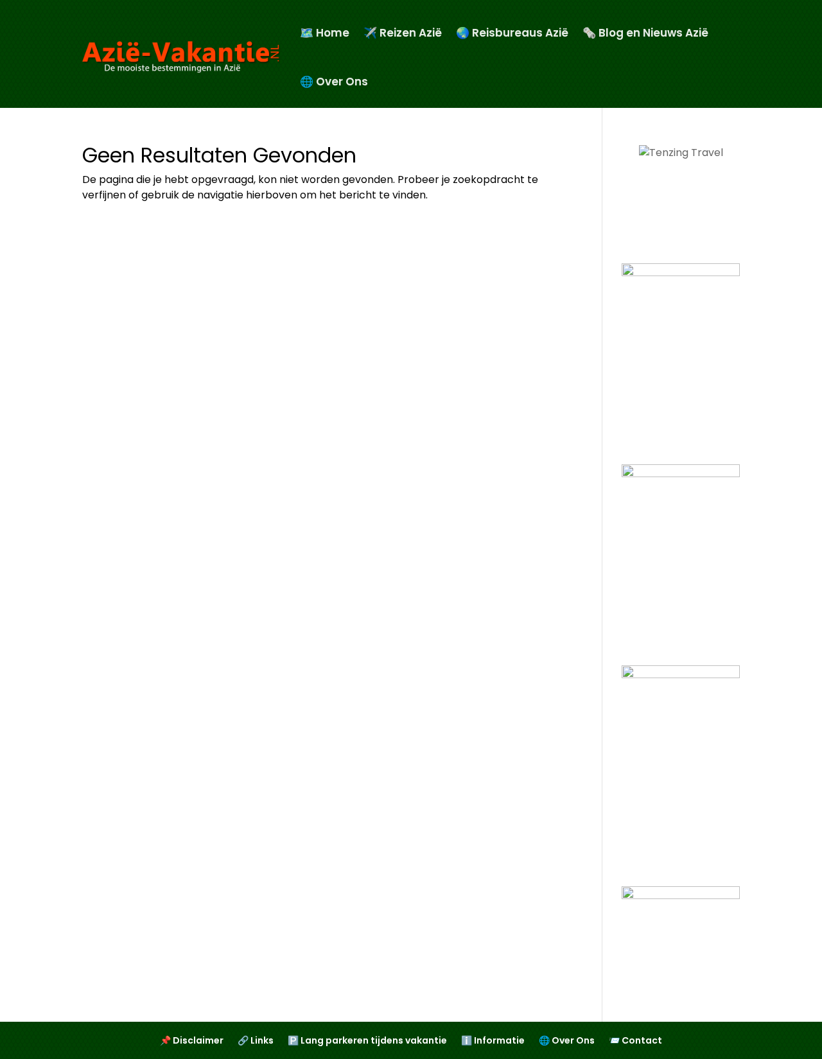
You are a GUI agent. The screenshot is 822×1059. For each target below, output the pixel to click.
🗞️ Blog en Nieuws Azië (645, 32)
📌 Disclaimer (191, 1041)
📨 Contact (635, 1041)
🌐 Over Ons (334, 81)
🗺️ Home (324, 32)
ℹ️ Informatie (493, 1041)
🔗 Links (256, 1041)
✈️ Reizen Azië (402, 32)
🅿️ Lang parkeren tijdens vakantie (367, 1041)
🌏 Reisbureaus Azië (512, 32)
